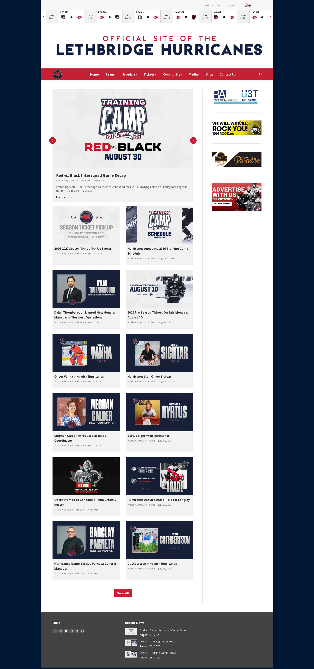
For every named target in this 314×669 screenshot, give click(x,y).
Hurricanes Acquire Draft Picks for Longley (159, 500)
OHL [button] (220, 5)
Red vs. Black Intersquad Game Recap (91, 175)
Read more (62, 197)
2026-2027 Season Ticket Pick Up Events (83, 249)
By (75, 180)
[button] (52, 140)
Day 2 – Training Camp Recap (158, 652)
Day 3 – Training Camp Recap (158, 641)
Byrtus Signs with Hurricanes (149, 436)
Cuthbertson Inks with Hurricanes (152, 564)
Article (59, 180)
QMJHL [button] (232, 5)
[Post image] (131, 631)
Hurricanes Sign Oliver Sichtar (149, 377)
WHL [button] (208, 5)
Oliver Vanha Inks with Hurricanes (79, 377)
